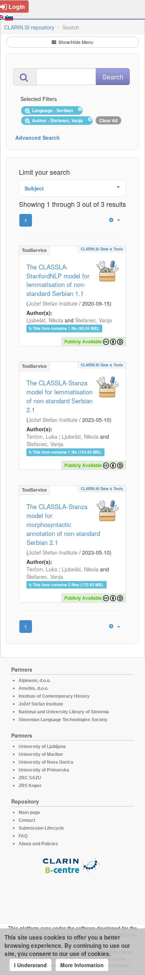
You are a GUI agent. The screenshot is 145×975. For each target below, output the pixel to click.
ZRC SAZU (30, 777)
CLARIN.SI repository (29, 27)
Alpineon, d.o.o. (35, 680)
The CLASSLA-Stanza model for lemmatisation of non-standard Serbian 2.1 (59, 396)
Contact (27, 820)
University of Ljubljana (42, 746)
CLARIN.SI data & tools (102, 249)
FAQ (23, 836)
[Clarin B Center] (72, 865)
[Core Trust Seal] (72, 895)
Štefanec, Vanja (93, 320)
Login (17, 6)
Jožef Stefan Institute (53, 303)
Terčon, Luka (41, 436)
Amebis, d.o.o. (33, 688)
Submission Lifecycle (41, 828)
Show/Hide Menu (75, 42)
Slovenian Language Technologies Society (63, 719)
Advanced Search (37, 137)
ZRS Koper (30, 785)
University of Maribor (41, 754)
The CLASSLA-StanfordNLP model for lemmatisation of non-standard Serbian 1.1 (58, 280)
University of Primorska (44, 770)
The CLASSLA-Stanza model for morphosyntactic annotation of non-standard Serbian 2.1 (63, 524)
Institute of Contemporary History (54, 696)
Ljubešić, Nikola (44, 320)
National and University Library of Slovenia (64, 711)
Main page (29, 812)
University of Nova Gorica (46, 762)
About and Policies (38, 843)
